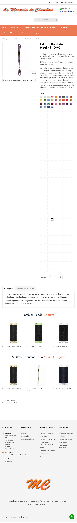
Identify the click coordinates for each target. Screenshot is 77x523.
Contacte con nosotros (47, 451)
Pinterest (61, 277)
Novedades (25, 436)
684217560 (9, 461)
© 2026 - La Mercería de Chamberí (16, 517)
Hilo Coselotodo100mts (11, 347)
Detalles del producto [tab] (25, 288)
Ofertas (23, 433)
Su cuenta (63, 428)
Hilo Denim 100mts (59, 347)
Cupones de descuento (63, 446)
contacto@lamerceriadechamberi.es (11, 455)
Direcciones (63, 442)
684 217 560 (66, 9)
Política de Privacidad (47, 439)
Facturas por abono (65, 439)
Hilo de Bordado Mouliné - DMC (37, 390)
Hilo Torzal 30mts (34, 347)
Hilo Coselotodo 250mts (61, 389)
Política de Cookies (46, 433)
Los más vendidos (27, 439)
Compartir (50, 277)
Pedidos (61, 436)
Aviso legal (43, 436)
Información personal (66, 433)
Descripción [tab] (8, 288)
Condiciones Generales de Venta (47, 443)
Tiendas (42, 457)
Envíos (42, 448)
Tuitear (55, 277)
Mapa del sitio (45, 454)
